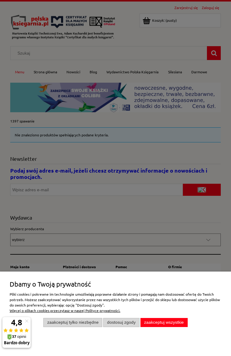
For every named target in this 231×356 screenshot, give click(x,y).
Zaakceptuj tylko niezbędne (73, 322)
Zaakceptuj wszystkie (164, 322)
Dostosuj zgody (121, 322)
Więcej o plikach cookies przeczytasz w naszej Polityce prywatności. (65, 310)
